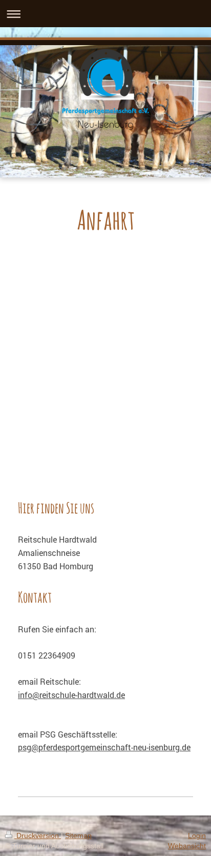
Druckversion (37, 835)
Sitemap (78, 835)
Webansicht (187, 846)
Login (197, 835)
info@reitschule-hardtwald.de (71, 694)
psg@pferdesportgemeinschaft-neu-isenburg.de (104, 747)
